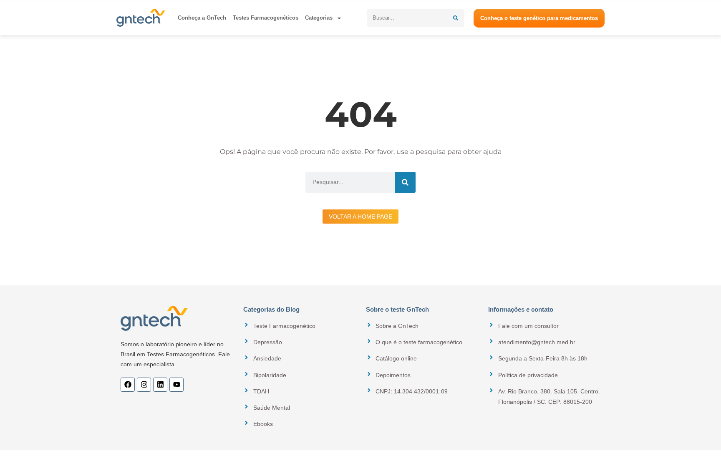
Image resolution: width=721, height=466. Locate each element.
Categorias (319, 18)
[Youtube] (176, 385)
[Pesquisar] (455, 18)
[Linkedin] (160, 385)
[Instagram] (144, 385)
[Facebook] (128, 385)
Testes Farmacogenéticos (265, 18)
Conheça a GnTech (202, 18)
